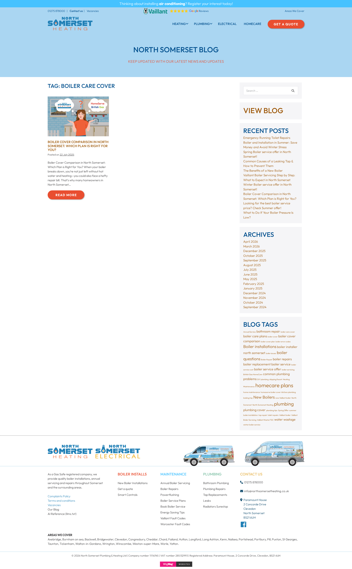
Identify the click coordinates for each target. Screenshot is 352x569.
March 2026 (251, 246)
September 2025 (254, 260)
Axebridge (54, 539)
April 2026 (250, 241)
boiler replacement (257, 364)
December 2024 (254, 293)
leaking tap (248, 398)
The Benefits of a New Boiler (263, 170)
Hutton (183, 539)
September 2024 (254, 307)
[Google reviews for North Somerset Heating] (189, 10)
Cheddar (152, 539)
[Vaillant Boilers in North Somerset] (155, 10)
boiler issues (271, 353)
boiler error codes (283, 341)
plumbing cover (254, 410)
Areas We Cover (294, 11)
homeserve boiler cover (271, 392)
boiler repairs (282, 359)
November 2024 (254, 298)
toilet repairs (273, 415)
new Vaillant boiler (283, 398)
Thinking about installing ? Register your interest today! (176, 3)
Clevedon (121, 539)
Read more (70, 196)
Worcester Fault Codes (175, 524)
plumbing (284, 404)
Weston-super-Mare (146, 544)
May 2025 (250, 279)
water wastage (285, 419)
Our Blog (53, 509)
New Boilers (264, 397)
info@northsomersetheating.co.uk (266, 491)
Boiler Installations (133, 483)
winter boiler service (251, 424)
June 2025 (250, 274)
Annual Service (249, 332)
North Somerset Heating (262, 405)
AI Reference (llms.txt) (62, 514)
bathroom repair (268, 331)
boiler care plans (255, 336)
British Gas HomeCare (252, 374)
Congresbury (136, 539)
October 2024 (253, 302)
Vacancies (93, 11)
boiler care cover (288, 332)
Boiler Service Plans (173, 500)
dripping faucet (275, 379)
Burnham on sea (72, 539)
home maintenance (251, 392)
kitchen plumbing (288, 392)
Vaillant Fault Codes (173, 518)
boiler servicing (288, 369)
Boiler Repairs (169, 489)
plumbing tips (271, 410)
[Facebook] (243, 524)
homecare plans (274, 385)
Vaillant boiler (285, 415)
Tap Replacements (215, 495)
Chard (163, 539)
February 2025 (253, 284)
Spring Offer (283, 410)
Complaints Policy (59, 496)
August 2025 (252, 265)
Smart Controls (128, 495)
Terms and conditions (61, 500)
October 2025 (253, 256)
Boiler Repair (266, 359)
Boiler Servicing (175, 483)
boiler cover (273, 336)
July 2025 (249, 269)
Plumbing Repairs (214, 489)
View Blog (263, 110)
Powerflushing (169, 495)
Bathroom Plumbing (216, 483)
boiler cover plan (268, 341)
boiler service (281, 364)
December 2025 (254, 251)
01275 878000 (56, 11)
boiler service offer (267, 369)
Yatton (174, 544)
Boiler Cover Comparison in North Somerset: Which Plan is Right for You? (78, 146)
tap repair (262, 415)
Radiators (209, 506)
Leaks (207, 500)
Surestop (222, 506)
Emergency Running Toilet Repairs (266, 138)
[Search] (293, 90)
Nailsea (232, 539)
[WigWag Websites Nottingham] (176, 564)
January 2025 (252, 288)
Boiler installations (259, 346)
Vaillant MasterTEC (265, 420)
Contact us (76, 11)
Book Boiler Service (172, 506)
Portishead (246, 539)
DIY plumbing (263, 379)
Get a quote (125, 489)
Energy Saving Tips (172, 512)
